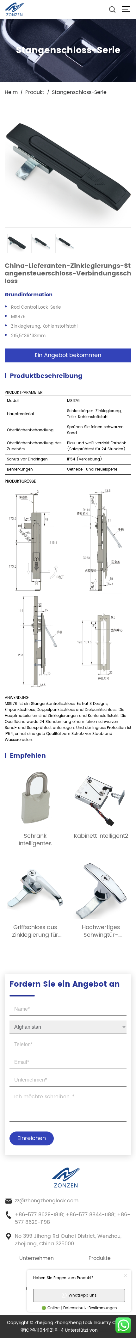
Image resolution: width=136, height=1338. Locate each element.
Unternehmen (36, 1258)
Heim (11, 92)
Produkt (34, 92)
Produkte (100, 1258)
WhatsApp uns (82, 1295)
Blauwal (107, 1330)
